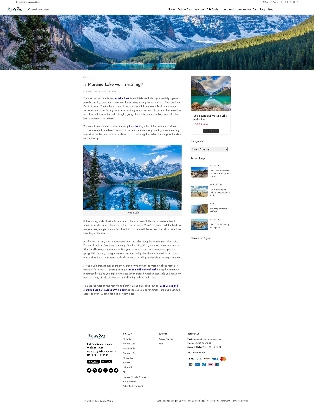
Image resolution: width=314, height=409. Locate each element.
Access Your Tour (247, 9)
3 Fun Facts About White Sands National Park (220, 192)
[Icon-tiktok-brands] (89, 370)
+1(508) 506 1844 (203, 343)
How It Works (228, 9)
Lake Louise (135, 126)
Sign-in (275, 2)
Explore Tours (184, 9)
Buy (266, 2)
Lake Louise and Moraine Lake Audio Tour (210, 117)
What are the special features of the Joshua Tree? (220, 173)
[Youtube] (111, 370)
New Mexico (216, 184)
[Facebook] (287, 2)
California (215, 166)
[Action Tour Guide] (15, 9)
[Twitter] (105, 370)
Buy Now (211, 131)
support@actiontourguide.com (29, 2)
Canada (86, 77)
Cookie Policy (198, 400)
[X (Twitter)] (291, 2)
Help (263, 9)
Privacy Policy (183, 400)
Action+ (199, 9)
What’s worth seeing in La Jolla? (219, 226)
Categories (197, 141)
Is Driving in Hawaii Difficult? (218, 210)
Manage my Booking (165, 400)
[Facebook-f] (100, 370)
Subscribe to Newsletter (134, 386)
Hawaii (213, 203)
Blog (270, 9)
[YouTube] (294, 2)
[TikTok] (281, 2)
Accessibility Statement (218, 400)
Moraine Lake (122, 98)
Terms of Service (240, 400)
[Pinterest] (297, 2)
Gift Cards (212, 9)
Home (171, 9)
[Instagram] (285, 2)
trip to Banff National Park (142, 269)
